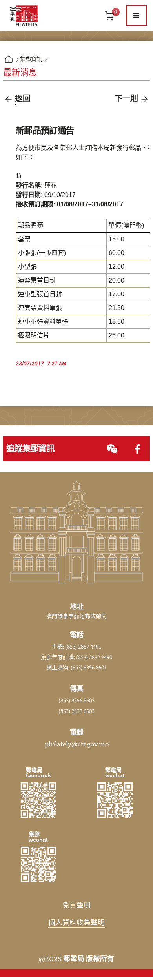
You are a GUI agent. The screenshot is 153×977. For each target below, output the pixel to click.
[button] (136, 15)
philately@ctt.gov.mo (77, 744)
